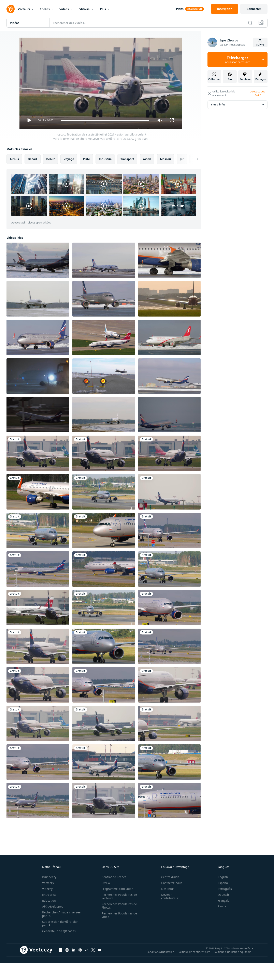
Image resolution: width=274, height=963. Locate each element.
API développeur (53, 906)
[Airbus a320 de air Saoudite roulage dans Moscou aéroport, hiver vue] (169, 337)
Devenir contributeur (169, 896)
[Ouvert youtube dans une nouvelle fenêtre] (99, 949)
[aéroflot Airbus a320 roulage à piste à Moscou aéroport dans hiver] (37, 260)
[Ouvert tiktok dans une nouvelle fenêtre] (86, 949)
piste (86, 159)
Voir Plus (178, 206)
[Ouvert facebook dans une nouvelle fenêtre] (60, 949)
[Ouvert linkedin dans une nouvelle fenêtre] (73, 949)
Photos (45, 9)
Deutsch (223, 895)
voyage (69, 159)
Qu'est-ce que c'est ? (257, 93)
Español (223, 883)
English (223, 877)
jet (182, 159)
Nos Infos (167, 889)
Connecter (254, 9)
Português (225, 889)
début (50, 159)
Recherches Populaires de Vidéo (119, 915)
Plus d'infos (218, 104)
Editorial (84, 9)
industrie (105, 159)
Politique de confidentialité (194, 951)
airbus (14, 159)
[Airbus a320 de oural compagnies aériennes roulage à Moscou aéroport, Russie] (103, 260)
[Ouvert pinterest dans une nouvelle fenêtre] (80, 949)
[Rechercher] (250, 22)
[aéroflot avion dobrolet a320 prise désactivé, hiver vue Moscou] (103, 414)
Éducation (49, 900)
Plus (103, 9)
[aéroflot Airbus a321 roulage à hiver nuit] (37, 376)
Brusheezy (49, 877)
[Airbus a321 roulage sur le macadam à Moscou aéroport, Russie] (37, 299)
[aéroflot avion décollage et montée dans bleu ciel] (103, 376)
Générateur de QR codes (59, 931)
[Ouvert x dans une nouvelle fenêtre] (93, 949)
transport (127, 159)
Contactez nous (171, 883)
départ (32, 159)
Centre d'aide (170, 877)
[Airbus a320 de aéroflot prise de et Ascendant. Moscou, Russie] (169, 376)
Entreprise (49, 895)
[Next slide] (194, 159)
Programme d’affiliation (117, 889)
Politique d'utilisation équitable (232, 951)
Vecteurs (24, 9)
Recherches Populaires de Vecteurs (119, 896)
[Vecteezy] (10, 9)
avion (147, 159)
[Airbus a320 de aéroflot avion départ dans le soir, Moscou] (37, 414)
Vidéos (64, 9)
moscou (165, 159)
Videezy (47, 889)
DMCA (106, 883)
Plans (180, 9)
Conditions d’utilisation (160, 951)
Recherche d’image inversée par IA (61, 914)
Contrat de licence (114, 877)
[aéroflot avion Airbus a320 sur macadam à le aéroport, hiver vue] (37, 337)
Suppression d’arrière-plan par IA (60, 923)
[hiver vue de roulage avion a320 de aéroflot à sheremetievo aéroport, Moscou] (103, 299)
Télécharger (237, 59)
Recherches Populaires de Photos (119, 905)
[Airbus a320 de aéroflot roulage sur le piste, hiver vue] (169, 260)
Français (223, 900)
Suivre (260, 44)
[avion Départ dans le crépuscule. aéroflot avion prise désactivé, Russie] (169, 414)
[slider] (105, 120)
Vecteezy (48, 883)
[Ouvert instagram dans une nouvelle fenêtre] (67, 949)
